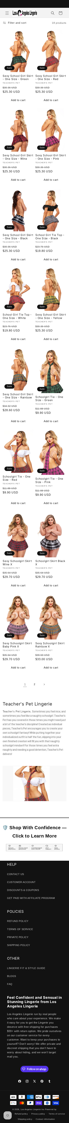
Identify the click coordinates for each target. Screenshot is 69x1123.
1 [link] (25, 684)
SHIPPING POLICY (18, 945)
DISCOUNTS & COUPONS (23, 890)
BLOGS (11, 976)
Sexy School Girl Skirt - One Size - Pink (50, 157)
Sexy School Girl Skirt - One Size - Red (50, 77)
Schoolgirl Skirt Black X (50, 562)
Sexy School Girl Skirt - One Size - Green (18, 77)
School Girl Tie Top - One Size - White (17, 316)
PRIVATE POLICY (17, 937)
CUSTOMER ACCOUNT (21, 882)
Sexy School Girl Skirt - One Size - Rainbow (18, 396)
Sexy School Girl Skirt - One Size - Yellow (50, 316)
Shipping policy (25, 1119)
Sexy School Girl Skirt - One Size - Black (18, 236)
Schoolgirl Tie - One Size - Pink (49, 480)
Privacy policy (38, 1114)
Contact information (45, 1119)
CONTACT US (15, 874)
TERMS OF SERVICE (20, 929)
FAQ (9, 984)
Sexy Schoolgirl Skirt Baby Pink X (17, 645)
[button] (7, 13)
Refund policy (21, 1114)
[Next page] (44, 684)
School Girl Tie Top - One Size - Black (49, 236)
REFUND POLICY (17, 921)
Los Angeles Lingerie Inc (33, 1109)
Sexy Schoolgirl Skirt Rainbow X (50, 645)
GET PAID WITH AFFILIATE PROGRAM (31, 898)
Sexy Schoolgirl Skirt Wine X (17, 562)
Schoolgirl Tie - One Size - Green (49, 398)
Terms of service (57, 1114)
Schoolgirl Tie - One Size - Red (17, 478)
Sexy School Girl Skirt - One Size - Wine (18, 157)
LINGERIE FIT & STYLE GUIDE (26, 968)
